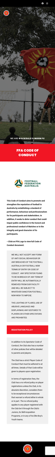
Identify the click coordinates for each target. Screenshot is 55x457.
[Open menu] (50, 13)
